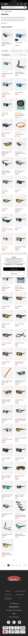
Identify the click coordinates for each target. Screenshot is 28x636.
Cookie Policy (19, 264)
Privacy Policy (8, 264)
